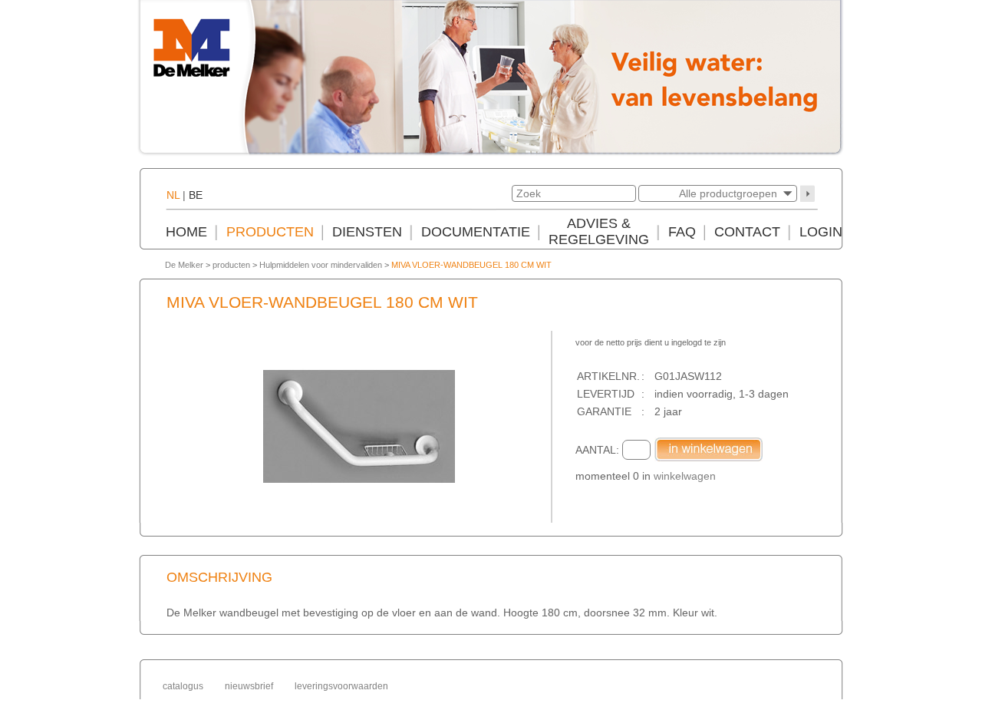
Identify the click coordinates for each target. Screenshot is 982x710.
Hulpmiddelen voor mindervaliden (320, 264)
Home (186, 231)
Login (820, 231)
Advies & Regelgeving (599, 231)
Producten (270, 231)
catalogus (183, 686)
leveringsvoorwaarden (341, 686)
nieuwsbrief (249, 686)
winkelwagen (685, 476)
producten (231, 264)
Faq (682, 231)
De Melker (184, 264)
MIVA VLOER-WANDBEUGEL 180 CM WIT (471, 264)
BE (196, 195)
